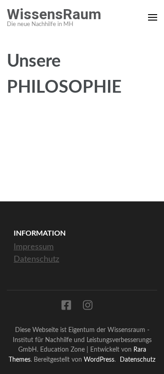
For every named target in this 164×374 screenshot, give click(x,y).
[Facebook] (66, 307)
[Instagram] (87, 307)
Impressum (34, 247)
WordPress (99, 359)
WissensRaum (54, 14)
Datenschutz (36, 259)
